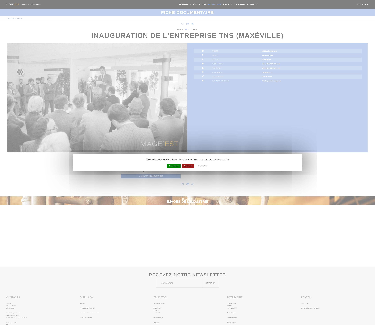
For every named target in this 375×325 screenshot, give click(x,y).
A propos (239, 4)
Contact (252, 4)
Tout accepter (173, 166)
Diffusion (185, 4)
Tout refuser (188, 166)
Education (199, 4)
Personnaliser (202, 166)
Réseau (227, 4)
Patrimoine (214, 4)
